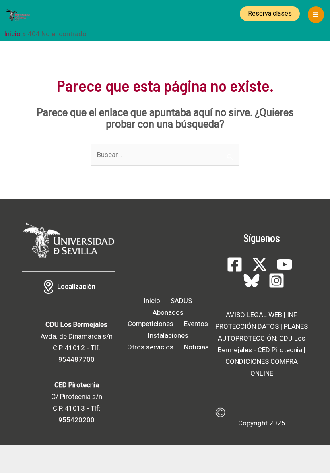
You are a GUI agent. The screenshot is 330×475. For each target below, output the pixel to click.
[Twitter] (260, 264)
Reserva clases (270, 13)
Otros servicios (150, 347)
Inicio (152, 301)
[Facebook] (235, 264)
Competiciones (150, 324)
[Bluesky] (251, 281)
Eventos (196, 324)
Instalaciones (168, 335)
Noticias (196, 347)
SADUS (181, 301)
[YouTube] (284, 264)
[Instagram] (276, 281)
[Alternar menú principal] (316, 14)
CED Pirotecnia (280, 350)
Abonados (168, 312)
